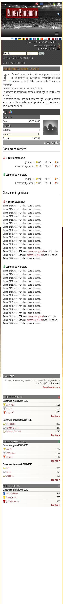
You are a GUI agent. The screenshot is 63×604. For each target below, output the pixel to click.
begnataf (9, 412)
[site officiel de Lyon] (27, 39)
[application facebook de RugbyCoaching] (42, 4)
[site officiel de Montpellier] (30, 39)
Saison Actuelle (51, 142)
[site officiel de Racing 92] (45, 39)
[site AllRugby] (58, 4)
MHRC (8, 472)
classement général (36, 251)
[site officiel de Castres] (16, 39)
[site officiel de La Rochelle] (23, 39)
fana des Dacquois (14, 431)
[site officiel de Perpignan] (42, 39)
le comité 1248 (12, 427)
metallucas (10, 453)
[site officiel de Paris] (34, 39)
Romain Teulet (12, 493)
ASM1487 (10, 404)
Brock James (11, 497)
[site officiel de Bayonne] (12, 39)
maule (9, 408)
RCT (7, 468)
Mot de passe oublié (13, 63)
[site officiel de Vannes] (60, 39)
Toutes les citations (50, 387)
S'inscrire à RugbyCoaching (17, 58)
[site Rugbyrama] (54, 4)
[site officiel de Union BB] (56, 39)
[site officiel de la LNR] (49, 4)
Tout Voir (54, 416)
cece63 (9, 449)
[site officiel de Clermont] (19, 39)
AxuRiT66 (10, 475)
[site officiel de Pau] (38, 39)
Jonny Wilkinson (12, 501)
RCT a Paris (10, 423)
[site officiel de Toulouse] (53, 39)
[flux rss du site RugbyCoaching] (37, 4)
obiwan (9, 456)
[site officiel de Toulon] (49, 39)
